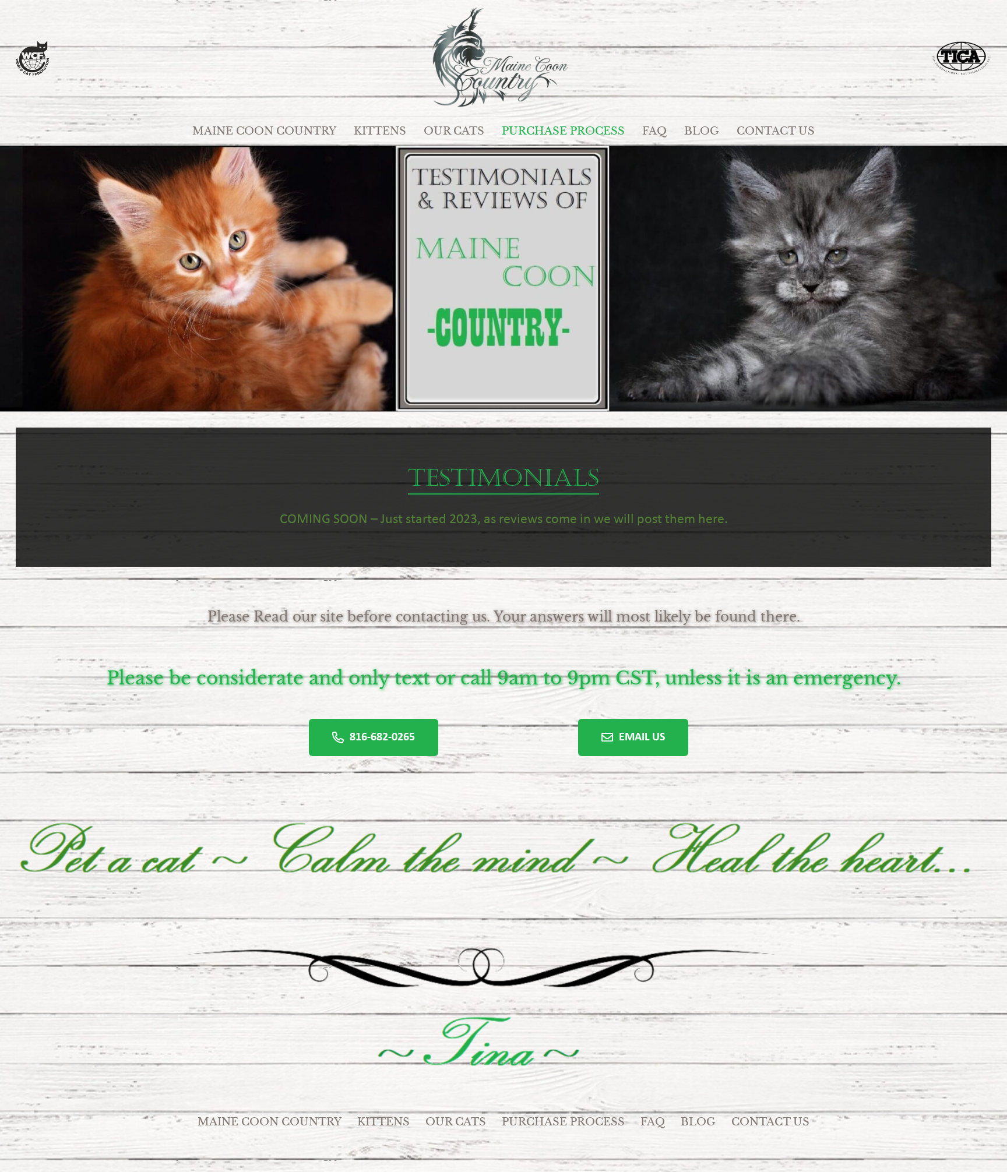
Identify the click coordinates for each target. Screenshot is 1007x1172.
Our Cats (455, 1121)
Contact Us (770, 1121)
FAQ (652, 1121)
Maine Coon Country (269, 1121)
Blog (698, 1121)
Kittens (383, 1121)
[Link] (503, 58)
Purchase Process (563, 1121)
